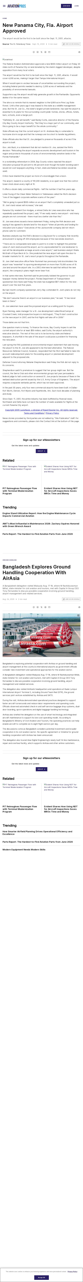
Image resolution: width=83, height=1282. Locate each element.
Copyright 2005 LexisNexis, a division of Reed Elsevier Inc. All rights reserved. (41, 410)
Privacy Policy (52, 413)
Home (5, 18)
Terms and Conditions (34, 413)
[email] (49, 52)
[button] (4, 6)
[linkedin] (38, 52)
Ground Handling (10, 560)
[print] (79, 52)
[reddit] (45, 52)
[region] (41, 1275)
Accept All (41, 1277)
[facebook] (34, 52)
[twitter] (41, 52)
